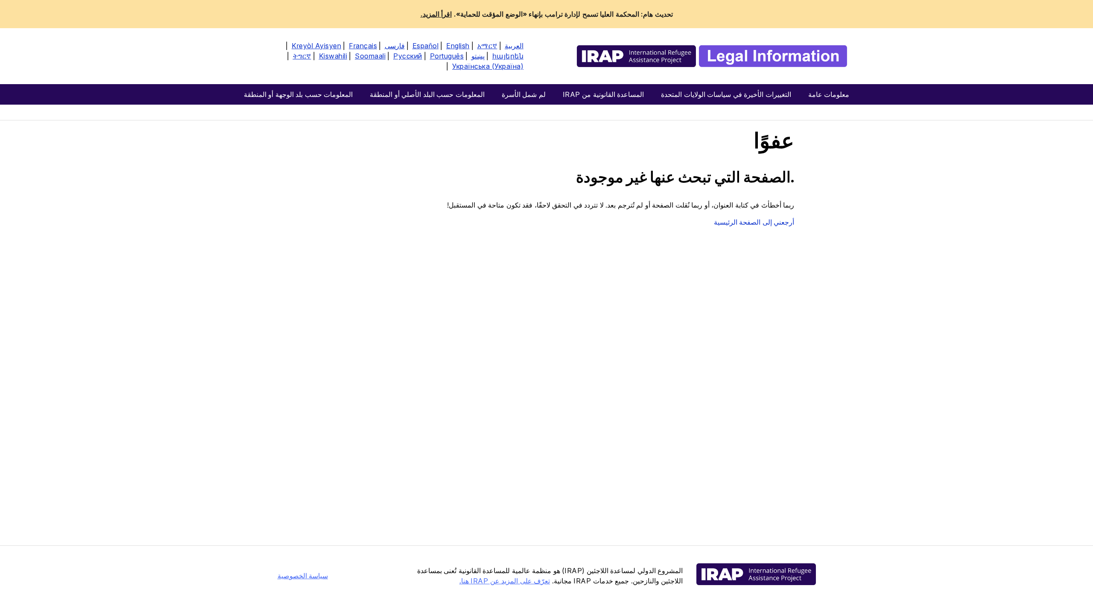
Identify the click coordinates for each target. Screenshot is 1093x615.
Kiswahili (333, 56)
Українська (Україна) (487, 66)
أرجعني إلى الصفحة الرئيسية (754, 222)
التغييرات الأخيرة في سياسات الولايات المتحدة (726, 94)
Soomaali (370, 56)
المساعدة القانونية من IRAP (603, 94)
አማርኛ (487, 45)
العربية (514, 45)
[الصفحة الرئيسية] (712, 56)
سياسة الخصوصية (303, 575)
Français (363, 45)
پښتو (478, 56)
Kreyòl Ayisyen (316, 45)
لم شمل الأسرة (524, 94)
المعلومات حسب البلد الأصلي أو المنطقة (427, 94)
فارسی (395, 45)
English (458, 45)
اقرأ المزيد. (436, 14)
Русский (407, 56)
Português (447, 56)
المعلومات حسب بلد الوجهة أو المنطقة (298, 94)
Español (425, 45)
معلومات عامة (829, 94)
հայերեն (508, 56)
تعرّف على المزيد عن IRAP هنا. (504, 581)
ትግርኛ (302, 56)
